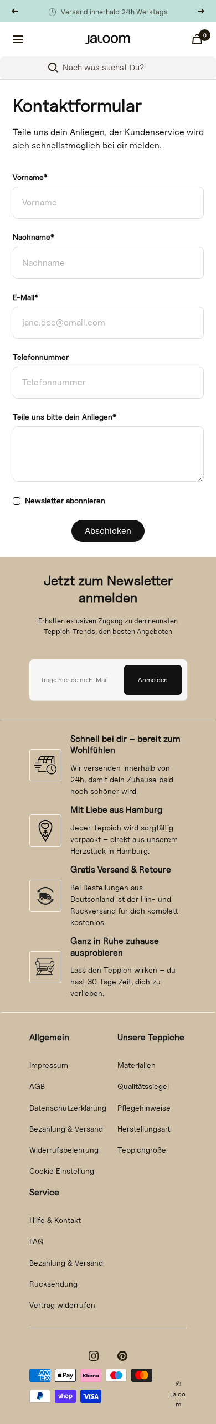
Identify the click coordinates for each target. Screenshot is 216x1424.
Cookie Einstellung (61, 1170)
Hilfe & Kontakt (55, 1220)
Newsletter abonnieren (65, 500)
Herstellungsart (144, 1128)
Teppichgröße (141, 1149)
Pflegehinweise (144, 1107)
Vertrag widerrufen (62, 1304)
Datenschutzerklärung (67, 1107)
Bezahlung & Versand (66, 1128)
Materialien (136, 1065)
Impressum (48, 1065)
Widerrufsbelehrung (64, 1149)
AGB (37, 1086)
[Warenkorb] (197, 39)
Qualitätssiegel (143, 1086)
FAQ (36, 1241)
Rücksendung (53, 1283)
